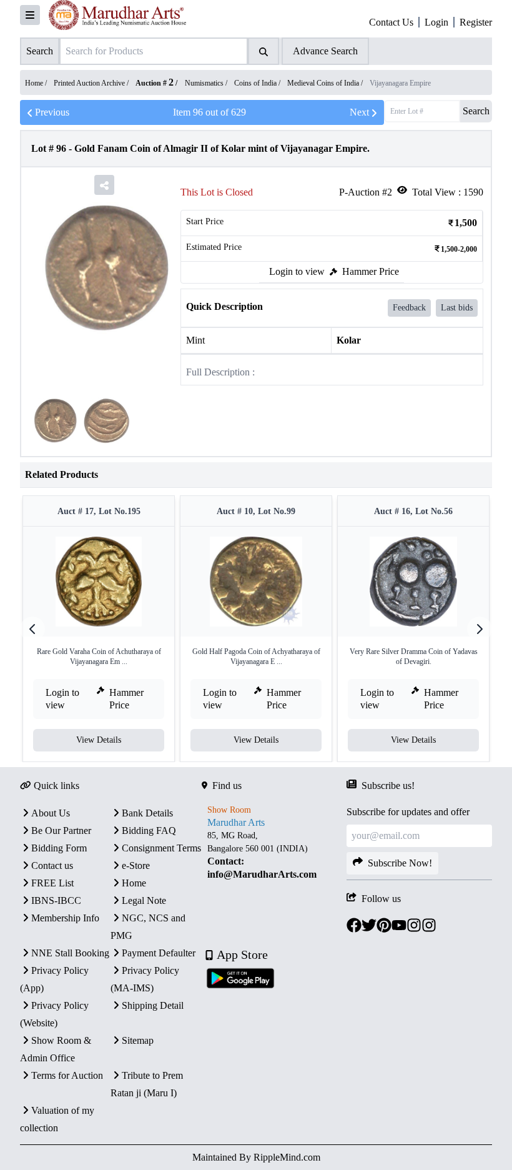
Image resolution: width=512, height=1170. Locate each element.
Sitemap (138, 1040)
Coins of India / (258, 83)
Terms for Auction (67, 1075)
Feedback (409, 307)
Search (476, 111)
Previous (52, 112)
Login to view (297, 271)
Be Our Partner (61, 830)
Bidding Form (59, 848)
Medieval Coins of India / (326, 83)
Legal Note (144, 900)
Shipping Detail (153, 1005)
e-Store (136, 865)
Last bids (457, 307)
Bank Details (147, 813)
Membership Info (65, 918)
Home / (37, 83)
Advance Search (325, 51)
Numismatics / (207, 83)
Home (134, 883)
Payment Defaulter (158, 953)
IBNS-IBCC (56, 900)
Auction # (154, 83)
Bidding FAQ (149, 830)
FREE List (52, 883)
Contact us (52, 865)
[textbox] (274, 855)
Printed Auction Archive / (92, 83)
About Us (50, 813)
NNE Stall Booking (70, 953)
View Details (98, 740)
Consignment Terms (161, 848)
